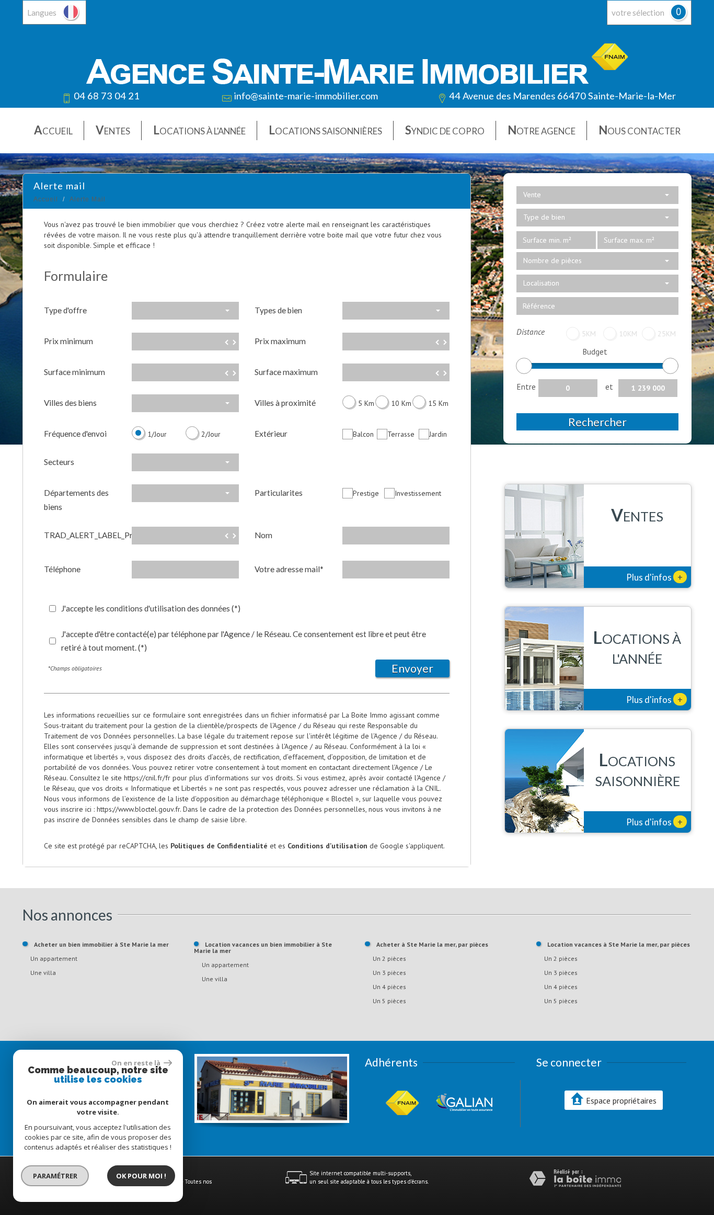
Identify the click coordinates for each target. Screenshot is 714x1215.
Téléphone (62, 569)
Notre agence (541, 130)
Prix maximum (280, 341)
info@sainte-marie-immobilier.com (306, 95)
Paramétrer (55, 1175)
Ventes (113, 130)
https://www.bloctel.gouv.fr (138, 809)
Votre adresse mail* (289, 569)
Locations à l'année (199, 130)
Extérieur (271, 433)
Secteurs (59, 462)
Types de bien (278, 310)
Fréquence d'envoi (75, 433)
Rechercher (597, 421)
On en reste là (136, 1063)
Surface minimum (74, 372)
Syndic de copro (445, 130)
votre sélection (638, 12)
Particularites (279, 492)
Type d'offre (65, 310)
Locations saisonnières (325, 130)
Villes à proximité (285, 402)
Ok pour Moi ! (141, 1175)
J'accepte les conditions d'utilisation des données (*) (150, 608)
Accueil (53, 130)
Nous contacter (639, 130)
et (609, 386)
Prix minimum (68, 341)
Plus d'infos (654, 577)
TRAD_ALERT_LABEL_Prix (84, 535)
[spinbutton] (185, 341)
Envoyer (412, 668)
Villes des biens (70, 402)
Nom (263, 535)
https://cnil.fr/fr (147, 777)
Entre (526, 386)
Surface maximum (286, 372)
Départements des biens (76, 499)
